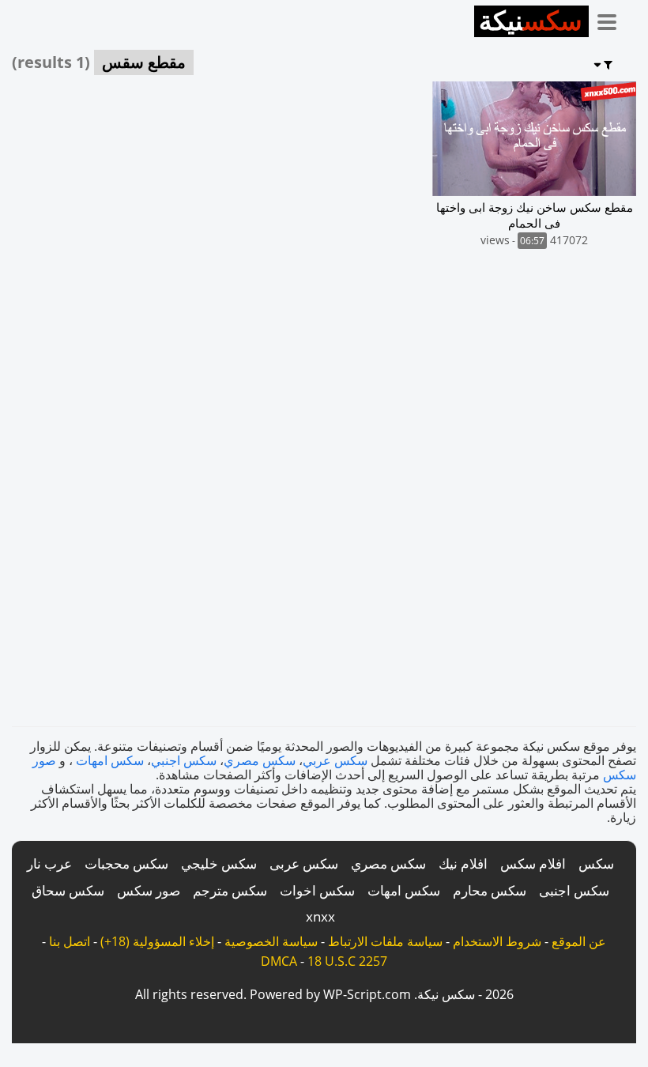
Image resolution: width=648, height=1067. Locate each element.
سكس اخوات (317, 890)
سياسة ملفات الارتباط (385, 941)
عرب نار (49, 863)
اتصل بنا (69, 941)
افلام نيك (463, 863)
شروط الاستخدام (497, 941)
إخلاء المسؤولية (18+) (157, 941)
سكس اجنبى (574, 890)
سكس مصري (260, 760)
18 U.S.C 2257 (347, 961)
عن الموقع (579, 941)
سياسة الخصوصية (271, 941)
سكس (596, 863)
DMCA (279, 961)
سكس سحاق (68, 890)
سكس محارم (489, 890)
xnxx (320, 916)
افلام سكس (533, 863)
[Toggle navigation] (612, 19)
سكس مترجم (230, 890)
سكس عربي (335, 760)
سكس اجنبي (184, 760)
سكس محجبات (126, 863)
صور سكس (148, 890)
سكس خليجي (219, 863)
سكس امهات (110, 760)
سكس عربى (303, 863)
